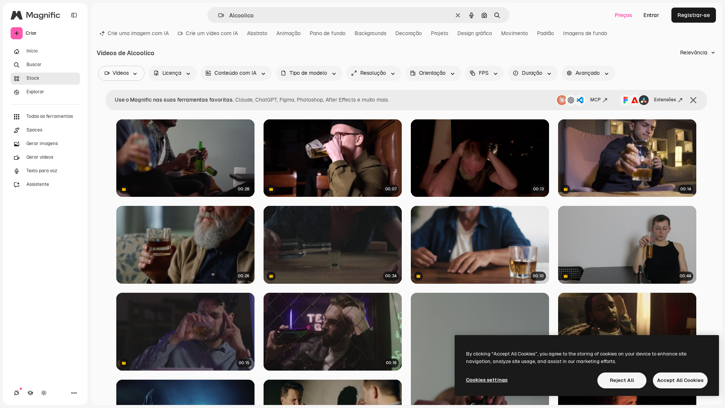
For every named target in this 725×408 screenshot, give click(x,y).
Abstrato (257, 33)
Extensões (665, 100)
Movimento (514, 33)
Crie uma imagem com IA (138, 33)
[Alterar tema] (44, 393)
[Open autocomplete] (218, 15)
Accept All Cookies (680, 380)
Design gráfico (474, 33)
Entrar (651, 15)
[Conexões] (17, 393)
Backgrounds (370, 33)
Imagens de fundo (585, 33)
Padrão (545, 33)
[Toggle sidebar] (74, 15)
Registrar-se (693, 15)
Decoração (408, 33)
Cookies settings (487, 380)
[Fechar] (693, 100)
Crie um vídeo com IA (212, 33)
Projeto (439, 33)
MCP (595, 100)
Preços (623, 15)
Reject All (622, 380)
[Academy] (30, 393)
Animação (288, 33)
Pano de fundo (328, 33)
